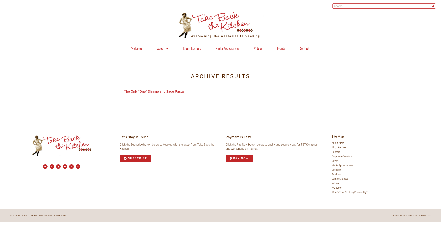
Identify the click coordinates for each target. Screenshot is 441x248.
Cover (335, 160)
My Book (336, 169)
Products (336, 174)
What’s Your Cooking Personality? (349, 192)
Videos (258, 49)
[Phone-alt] (52, 166)
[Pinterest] (71, 166)
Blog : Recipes (192, 49)
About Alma (338, 143)
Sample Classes (340, 178)
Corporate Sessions (342, 156)
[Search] (433, 6)
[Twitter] (65, 166)
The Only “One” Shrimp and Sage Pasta (154, 91)
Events (281, 49)
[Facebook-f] (58, 166)
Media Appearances (227, 49)
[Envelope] (45, 166)
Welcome (137, 49)
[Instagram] (78, 166)
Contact (305, 49)
